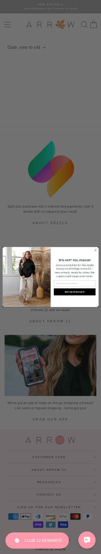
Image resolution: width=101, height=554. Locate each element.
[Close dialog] (95, 250)
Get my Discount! (74, 291)
